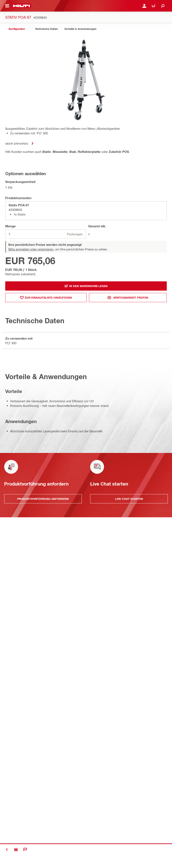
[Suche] (162, 6)
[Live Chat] (25, 849)
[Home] (21, 6)
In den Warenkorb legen (88, 286)
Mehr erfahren (16, 143)
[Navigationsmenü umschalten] (7, 6)
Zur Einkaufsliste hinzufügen (48, 297)
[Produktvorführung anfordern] (16, 849)
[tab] (16, 29)
